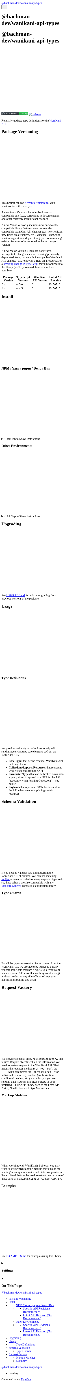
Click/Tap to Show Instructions (22, 438)
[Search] (4, 7)
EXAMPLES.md (16, 1256)
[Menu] (8, 7)
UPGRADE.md (15, 595)
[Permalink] (32, 104)
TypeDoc (26, 1379)
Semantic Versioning (36, 202)
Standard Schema (11, 885)
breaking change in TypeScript (20, 263)
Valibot (5, 879)
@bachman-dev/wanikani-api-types (21, 3)
